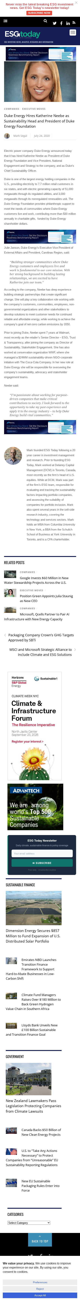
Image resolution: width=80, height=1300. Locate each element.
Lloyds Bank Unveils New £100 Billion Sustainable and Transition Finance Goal (31, 1030)
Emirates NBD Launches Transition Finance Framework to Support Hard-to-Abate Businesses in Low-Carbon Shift (31, 969)
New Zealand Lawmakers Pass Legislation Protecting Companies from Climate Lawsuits (33, 1106)
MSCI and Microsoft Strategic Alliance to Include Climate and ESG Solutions (42, 652)
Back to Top (40, 1241)
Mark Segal (20, 135)
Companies (11, 108)
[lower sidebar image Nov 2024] (35, 827)
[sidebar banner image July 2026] (34, 777)
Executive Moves (34, 108)
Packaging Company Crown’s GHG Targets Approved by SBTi (39, 637)
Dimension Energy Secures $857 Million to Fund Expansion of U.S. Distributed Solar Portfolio (33, 936)
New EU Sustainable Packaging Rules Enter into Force (41, 1186)
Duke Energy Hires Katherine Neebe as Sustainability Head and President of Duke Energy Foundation (39, 121)
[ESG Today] (22, 37)
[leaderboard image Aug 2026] (41, 59)
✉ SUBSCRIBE (42, 863)
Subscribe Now (39, 13)
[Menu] (5, 21)
